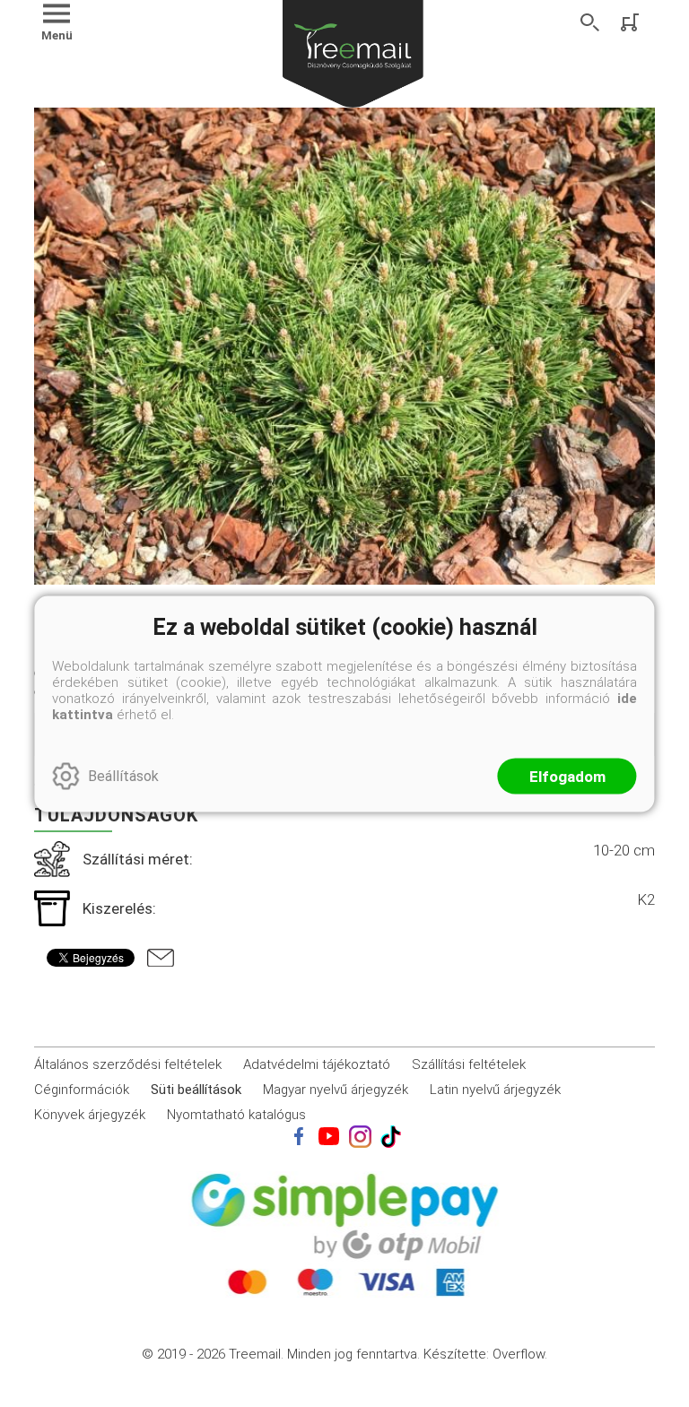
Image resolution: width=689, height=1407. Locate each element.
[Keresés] (590, 22)
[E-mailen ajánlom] (160, 958)
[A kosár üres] (631, 22)
